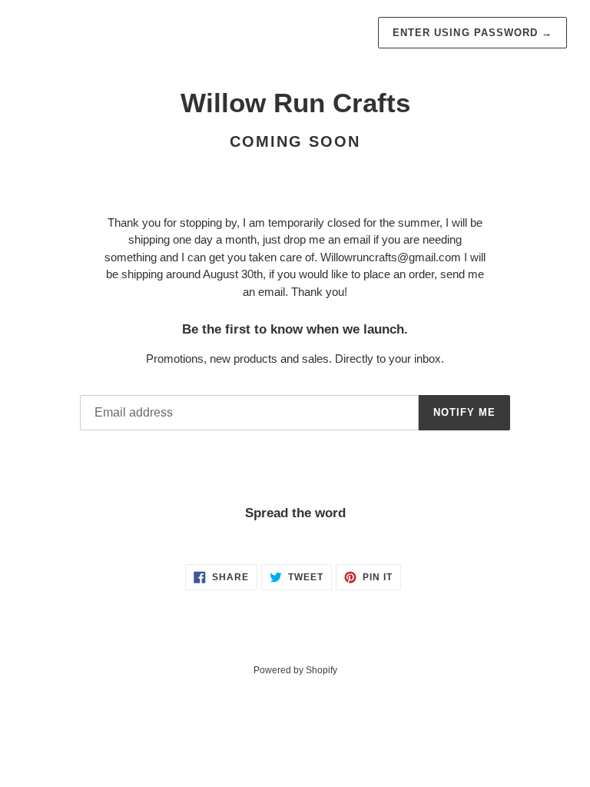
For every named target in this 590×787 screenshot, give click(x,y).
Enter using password (472, 32)
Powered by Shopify (295, 670)
